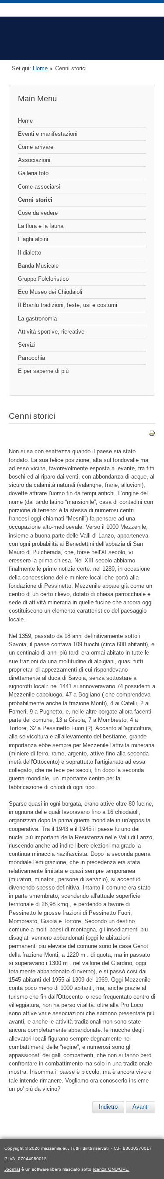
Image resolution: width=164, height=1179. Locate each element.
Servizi (26, 344)
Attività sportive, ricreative (51, 331)
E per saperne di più (43, 371)
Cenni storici (35, 199)
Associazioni (34, 160)
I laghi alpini (33, 239)
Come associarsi (39, 186)
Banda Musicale (38, 265)
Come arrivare (35, 147)
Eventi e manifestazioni (47, 134)
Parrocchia (31, 358)
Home (40, 68)
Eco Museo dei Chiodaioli (50, 292)
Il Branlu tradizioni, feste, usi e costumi (67, 305)
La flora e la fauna (40, 226)
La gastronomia (37, 318)
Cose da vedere (38, 213)
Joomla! (12, 1169)
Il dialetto (29, 252)
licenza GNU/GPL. (111, 1169)
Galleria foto (33, 173)
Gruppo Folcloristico (43, 279)
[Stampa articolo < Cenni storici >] (151, 434)
